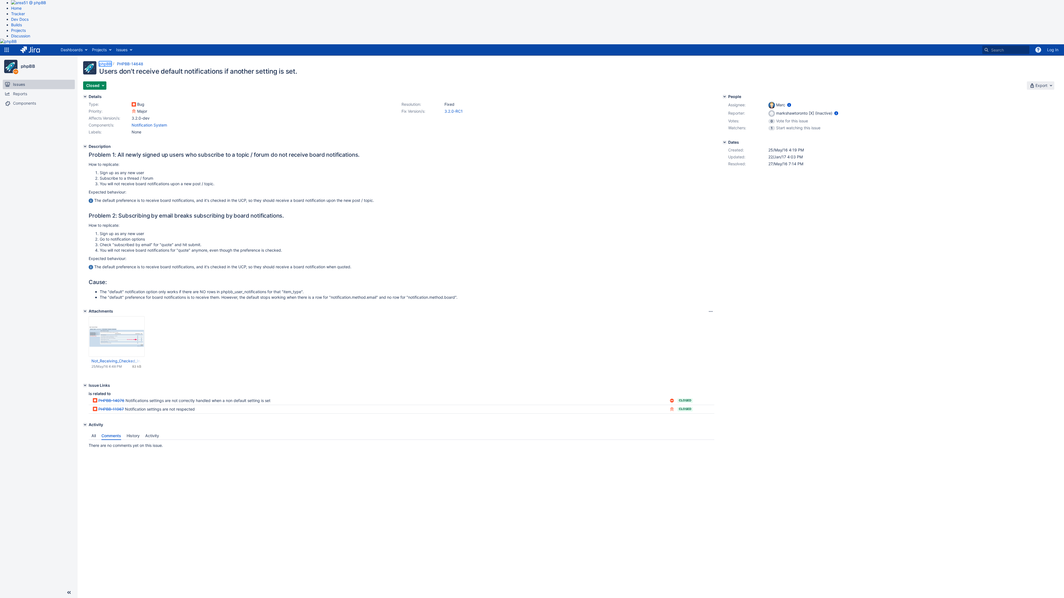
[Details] (85, 97)
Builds (16, 24)
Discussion (20, 35)
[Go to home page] (34, 49)
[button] (7, 49)
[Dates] (725, 142)
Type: (94, 104)
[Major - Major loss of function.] (134, 111)
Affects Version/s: (104, 118)
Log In (1052, 49)
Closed (685, 400)
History (133, 435)
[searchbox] (1005, 50)
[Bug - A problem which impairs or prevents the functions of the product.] (134, 104)
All (93, 435)
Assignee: (737, 104)
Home (16, 8)
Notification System (149, 125)
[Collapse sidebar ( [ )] (69, 592)
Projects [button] (99, 49)
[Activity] (85, 425)
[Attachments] (85, 311)
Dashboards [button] (72, 49)
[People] (725, 97)
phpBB (28, 66)
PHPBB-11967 (111, 409)
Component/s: (101, 125)
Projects (18, 30)
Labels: (95, 132)
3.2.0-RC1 (453, 111)
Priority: (96, 111)
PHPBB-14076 (111, 400)
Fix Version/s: (413, 111)
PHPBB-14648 (130, 63)
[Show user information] (789, 104)
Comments (111, 435)
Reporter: (736, 113)
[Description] (85, 146)
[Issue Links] (85, 385)
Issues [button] (121, 49)
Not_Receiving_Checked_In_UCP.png (116, 361)
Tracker (18, 13)
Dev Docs (20, 19)
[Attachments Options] (710, 311)
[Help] (1038, 49)
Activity (152, 435)
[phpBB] (10, 66)
